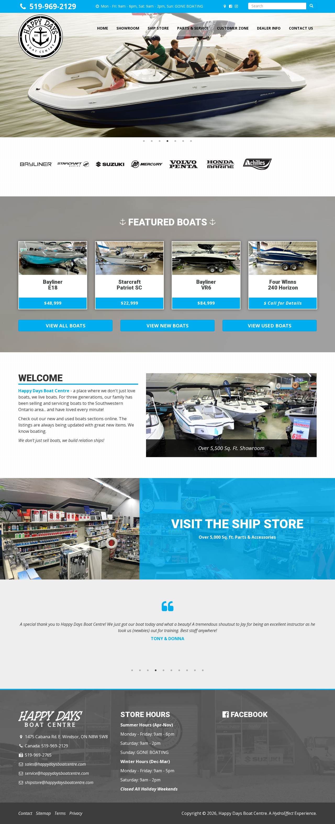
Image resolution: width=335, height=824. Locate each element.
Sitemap (43, 813)
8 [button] (187, 670)
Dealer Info (269, 28)
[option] (167, 68)
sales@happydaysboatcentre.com (55, 764)
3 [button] (159, 141)
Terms (60, 813)
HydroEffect (282, 813)
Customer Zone (233, 28)
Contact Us (301, 28)
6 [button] (183, 141)
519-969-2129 (53, 6)
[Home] (40, 21)
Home (102, 28)
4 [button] (167, 141)
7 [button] (191, 141)
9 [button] (195, 670)
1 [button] (144, 141)
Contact (25, 813)
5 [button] (175, 141)
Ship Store (158, 28)
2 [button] (151, 141)
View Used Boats (269, 325)
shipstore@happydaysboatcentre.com (59, 782)
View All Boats (65, 325)
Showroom (127, 28)
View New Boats (167, 325)
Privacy (75, 813)
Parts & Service (193, 28)
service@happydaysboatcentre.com (57, 773)
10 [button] (202, 670)
